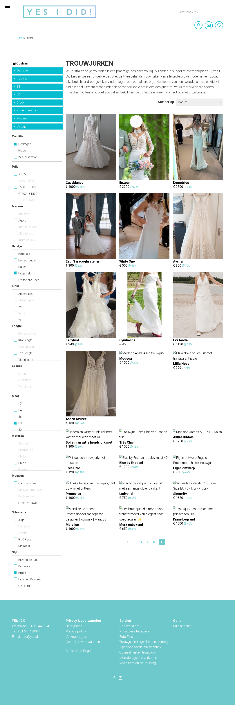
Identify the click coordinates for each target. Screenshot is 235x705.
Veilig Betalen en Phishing (137, 663)
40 (20, 429)
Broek (20, 102)
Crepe (22, 463)
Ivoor (21, 307)
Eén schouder (27, 260)
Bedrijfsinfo (74, 626)
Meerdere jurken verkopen (138, 658)
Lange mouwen (28, 503)
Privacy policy (76, 631)
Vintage (21, 126)
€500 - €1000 (27, 187)
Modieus (22, 118)
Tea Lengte (25, 353)
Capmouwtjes (27, 483)
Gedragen (23, 70)
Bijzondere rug (27, 560)
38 (18, 86)
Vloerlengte (25, 359)
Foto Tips (126, 636)
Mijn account (182, 626)
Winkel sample (27, 157)
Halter (22, 267)
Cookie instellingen (79, 651)
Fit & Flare (24, 539)
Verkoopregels (76, 636)
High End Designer (29, 579)
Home (20, 37)
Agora (22, 220)
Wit (20, 320)
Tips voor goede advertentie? (140, 647)
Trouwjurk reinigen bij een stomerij (144, 642)
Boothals (24, 254)
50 (18, 94)
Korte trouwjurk (26, 110)
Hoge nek (23, 78)
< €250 (22, 174)
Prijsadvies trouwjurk (134, 631)
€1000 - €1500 (27, 193)
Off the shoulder (28, 280)
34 (20, 410)
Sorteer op (166, 102)
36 (20, 416)
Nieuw (22, 150)
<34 (20, 403)
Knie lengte (25, 340)
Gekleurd (24, 586)
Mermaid (24, 546)
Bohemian (24, 566)
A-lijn (21, 520)
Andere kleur (26, 294)
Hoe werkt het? (130, 626)
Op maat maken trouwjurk (137, 652)
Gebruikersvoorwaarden (83, 642)
